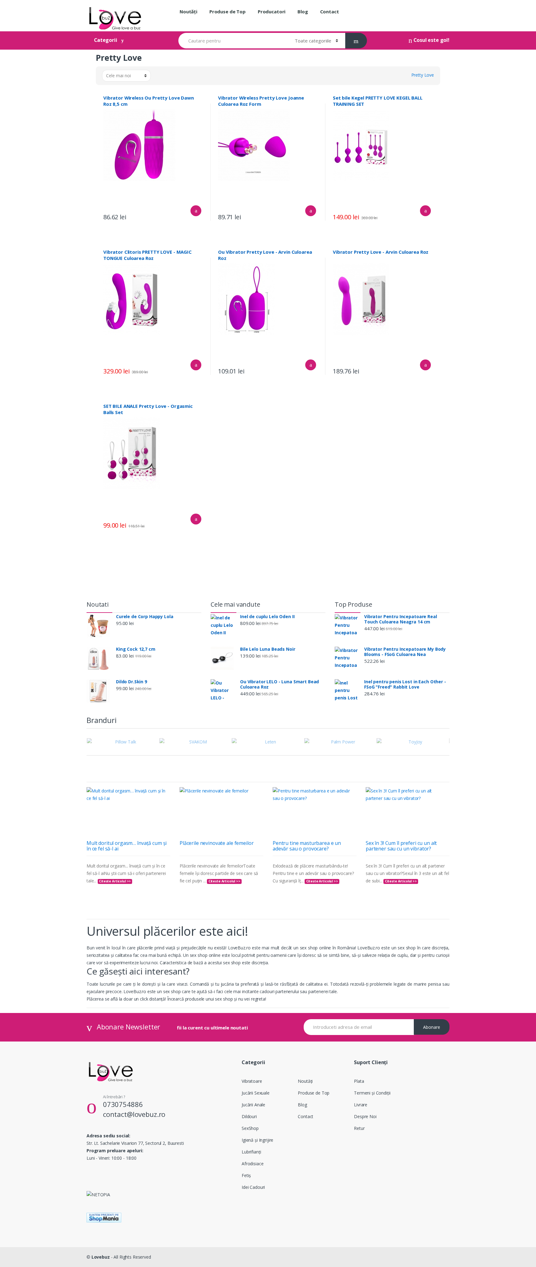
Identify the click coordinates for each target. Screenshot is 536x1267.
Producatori (271, 11)
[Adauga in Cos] (195, 210)
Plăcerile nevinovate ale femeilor (216, 843)
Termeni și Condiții (372, 1093)
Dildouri (249, 1116)
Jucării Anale (253, 1105)
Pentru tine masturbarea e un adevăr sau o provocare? (307, 846)
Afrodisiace (252, 1164)
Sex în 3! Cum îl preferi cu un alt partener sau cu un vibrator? (401, 846)
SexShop (250, 1128)
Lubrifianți (251, 1152)
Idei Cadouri (253, 1187)
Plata (359, 1081)
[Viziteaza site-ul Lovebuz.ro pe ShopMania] (268, 1217)
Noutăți (188, 11)
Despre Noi (365, 1116)
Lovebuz (101, 1257)
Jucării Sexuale (256, 1093)
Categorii (105, 40)
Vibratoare (252, 1081)
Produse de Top (227, 11)
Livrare (360, 1105)
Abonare (431, 1027)
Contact (329, 11)
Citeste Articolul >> (115, 881)
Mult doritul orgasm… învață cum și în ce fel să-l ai (127, 846)
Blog (302, 11)
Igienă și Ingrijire (257, 1140)
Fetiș (246, 1175)
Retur (359, 1128)
